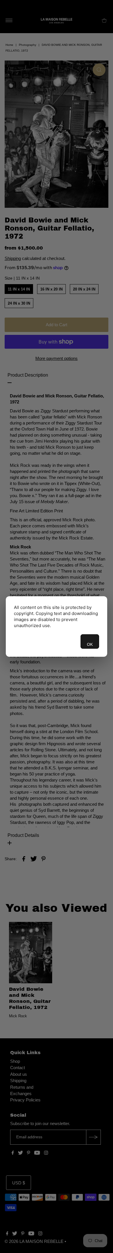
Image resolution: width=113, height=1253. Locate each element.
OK (90, 644)
